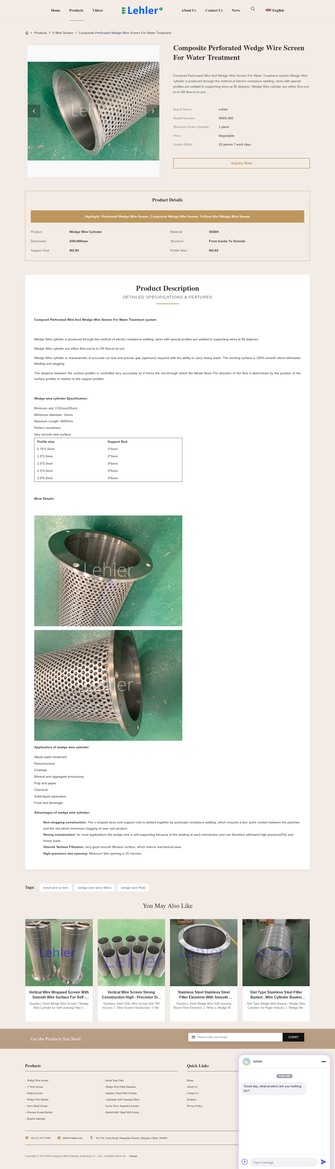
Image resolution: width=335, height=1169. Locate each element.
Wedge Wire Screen (37, 1080)
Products (76, 10)
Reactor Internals (36, 1118)
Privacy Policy (195, 1106)
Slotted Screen (35, 1093)
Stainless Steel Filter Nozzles (121, 1093)
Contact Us (214, 10)
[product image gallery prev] (34, 111)
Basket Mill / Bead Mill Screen (122, 1112)
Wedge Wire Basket (37, 1099)
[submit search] (253, 8)
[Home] (27, 33)
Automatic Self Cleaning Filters (123, 1099)
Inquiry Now (241, 163)
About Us (188, 10)
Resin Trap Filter (115, 1080)
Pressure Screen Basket (39, 1112)
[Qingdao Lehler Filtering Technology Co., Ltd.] (143, 10)
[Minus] (323, 1061)
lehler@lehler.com (72, 1138)
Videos (97, 10)
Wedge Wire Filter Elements (121, 1086)
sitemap (133, 1156)
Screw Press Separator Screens (122, 1106)
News (236, 10)
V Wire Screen (62, 33)
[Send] (323, 1162)
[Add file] (245, 1162)
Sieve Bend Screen (37, 1106)
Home (55, 10)
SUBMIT (293, 1037)
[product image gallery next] (153, 111)
